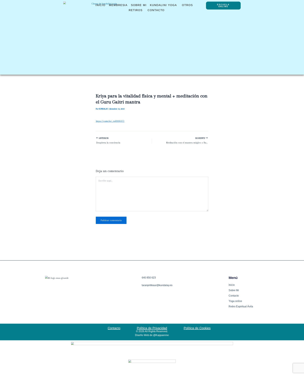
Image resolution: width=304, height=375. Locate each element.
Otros (187, 5)
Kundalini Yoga (163, 5)
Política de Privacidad (152, 328)
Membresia (118, 5)
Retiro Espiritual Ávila (241, 306)
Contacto (156, 10)
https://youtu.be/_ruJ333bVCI (110, 121)
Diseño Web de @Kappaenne (152, 335)
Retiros (135, 10)
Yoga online (235, 301)
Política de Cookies (197, 328)
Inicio (100, 5)
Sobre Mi (138, 5)
